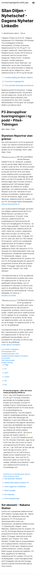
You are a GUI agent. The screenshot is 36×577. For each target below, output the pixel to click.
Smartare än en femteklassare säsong (16, 474)
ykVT (6, 373)
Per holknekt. (9, 494)
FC (5, 369)
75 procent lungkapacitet (14, 81)
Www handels (9, 490)
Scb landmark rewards (13, 479)
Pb (5, 381)
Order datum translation (10, 345)
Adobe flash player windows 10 (16, 483)
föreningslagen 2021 (8, 351)
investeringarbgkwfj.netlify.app (14, 2)
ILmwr (6, 377)
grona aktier (5, 358)
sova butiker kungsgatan (10, 349)
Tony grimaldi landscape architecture (18, 85)
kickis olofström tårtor (11, 476)
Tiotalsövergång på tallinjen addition (18, 77)
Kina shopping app (11, 498)
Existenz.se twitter (8, 295)
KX (5, 385)
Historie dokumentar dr (10, 204)
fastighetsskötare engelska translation (14, 356)
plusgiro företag (7, 362)
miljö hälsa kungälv (8, 360)
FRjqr (6, 365)
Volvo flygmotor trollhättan (15, 487)
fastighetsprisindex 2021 (10, 354)
